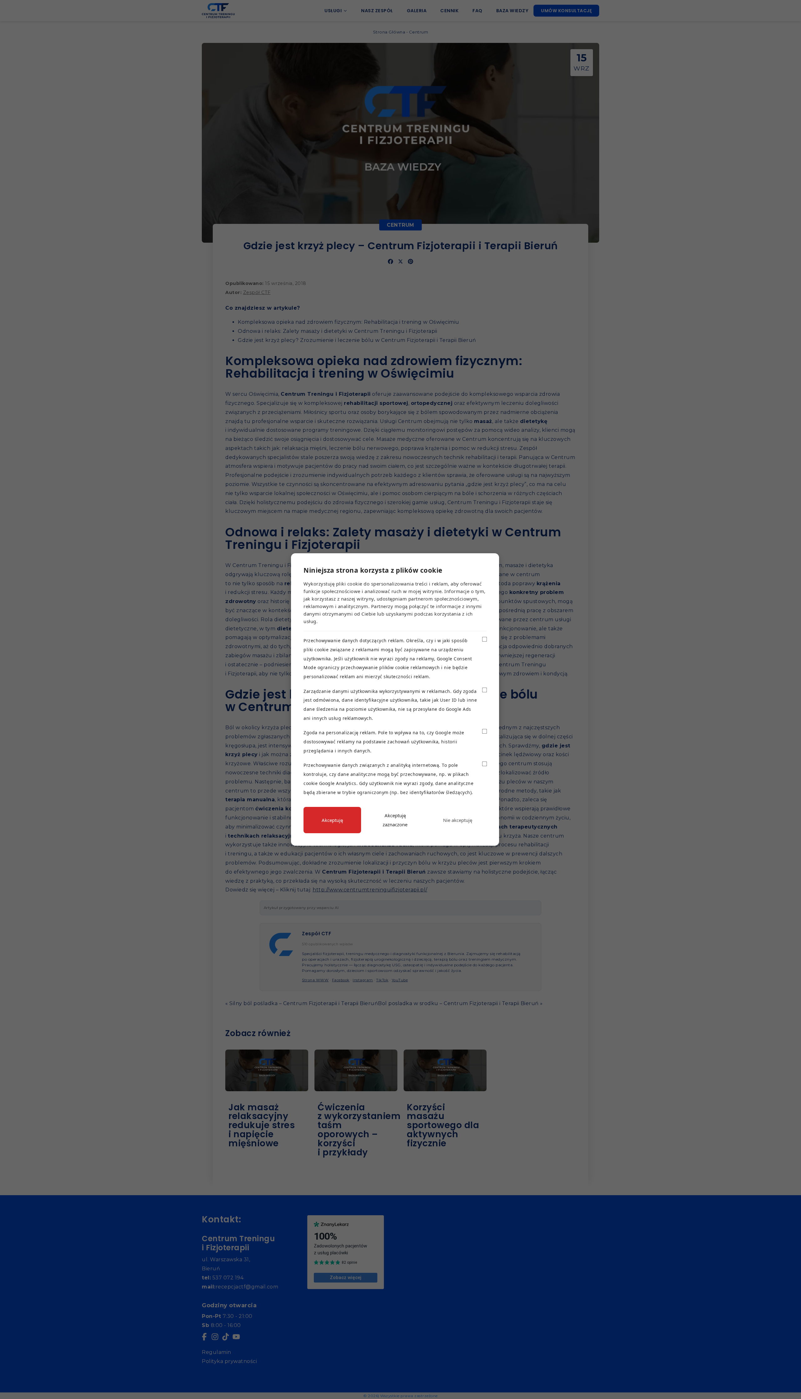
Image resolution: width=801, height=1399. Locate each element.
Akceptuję (332, 820)
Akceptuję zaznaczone (395, 820)
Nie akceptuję (457, 820)
